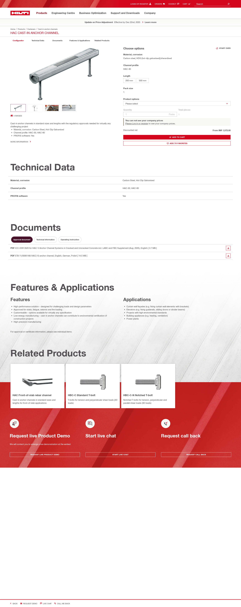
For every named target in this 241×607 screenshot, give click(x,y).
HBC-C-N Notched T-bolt (138, 395)
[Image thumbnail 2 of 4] (35, 108)
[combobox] (212, 4)
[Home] (20, 13)
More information (19, 142)
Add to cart (178, 137)
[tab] (18, 40)
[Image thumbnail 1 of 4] (18, 108)
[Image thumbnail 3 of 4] (52, 108)
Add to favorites (178, 143)
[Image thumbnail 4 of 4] (68, 108)
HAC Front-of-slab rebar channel (32, 395)
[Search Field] (228, 4)
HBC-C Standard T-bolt (81, 395)
